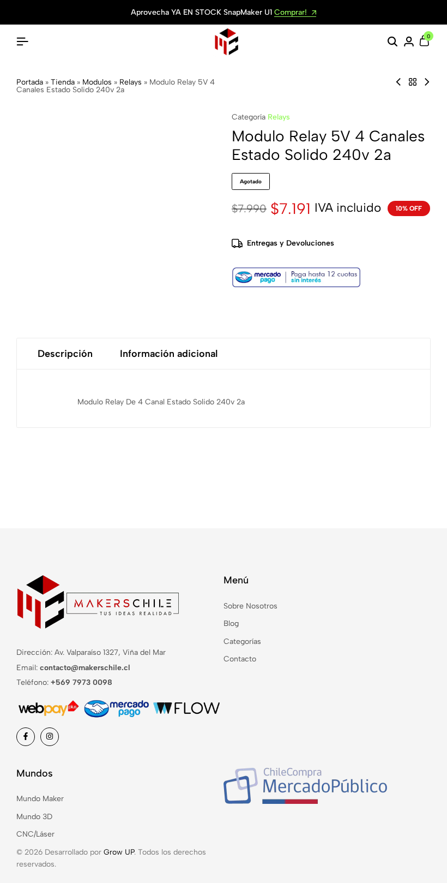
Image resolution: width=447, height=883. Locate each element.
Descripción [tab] (65, 354)
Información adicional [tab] (169, 354)
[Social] (25, 736)
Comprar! (291, 13)
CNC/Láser (35, 834)
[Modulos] (412, 82)
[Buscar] (392, 42)
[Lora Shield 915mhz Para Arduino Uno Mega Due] (427, 82)
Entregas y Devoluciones (290, 243)
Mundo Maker (40, 798)
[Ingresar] (409, 42)
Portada (29, 82)
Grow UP (119, 852)
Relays (130, 82)
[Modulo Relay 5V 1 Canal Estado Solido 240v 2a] (398, 82)
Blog (231, 623)
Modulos (97, 82)
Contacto (240, 659)
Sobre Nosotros (250, 606)
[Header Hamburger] (22, 41)
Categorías (242, 641)
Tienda (63, 82)
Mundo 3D (34, 816)
